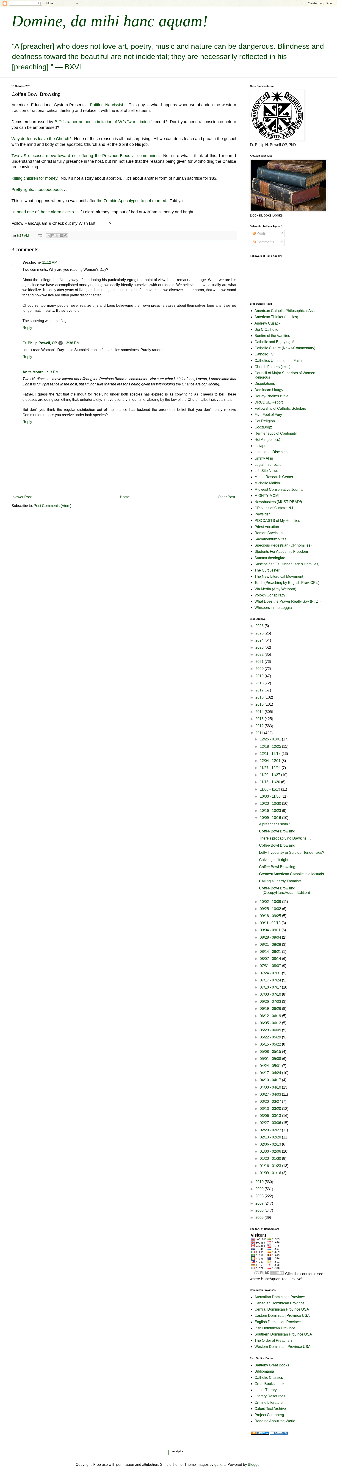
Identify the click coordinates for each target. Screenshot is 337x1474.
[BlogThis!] (52, 235)
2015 (260, 704)
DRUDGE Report (268, 402)
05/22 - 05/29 (271, 1037)
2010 (260, 1182)
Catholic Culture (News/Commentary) (284, 348)
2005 (260, 1217)
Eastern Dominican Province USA (282, 1315)
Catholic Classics (268, 1377)
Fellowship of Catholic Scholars (280, 408)
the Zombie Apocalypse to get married (131, 200)
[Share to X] (57, 235)
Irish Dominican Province (274, 1328)
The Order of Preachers (273, 1340)
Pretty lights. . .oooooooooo (36, 189)
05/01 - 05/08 (271, 1059)
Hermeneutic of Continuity (275, 433)
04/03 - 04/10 (271, 1087)
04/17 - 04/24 (271, 1073)
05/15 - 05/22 (271, 1044)
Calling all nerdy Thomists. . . (282, 881)
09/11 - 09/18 (271, 923)
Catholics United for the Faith (278, 361)
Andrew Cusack (267, 323)
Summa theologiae (269, 558)
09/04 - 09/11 (271, 930)
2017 (260, 690)
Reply (27, 328)
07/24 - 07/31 (271, 973)
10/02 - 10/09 (271, 902)
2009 (260, 1189)
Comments (265, 242)
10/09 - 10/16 (271, 818)
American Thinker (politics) (276, 317)
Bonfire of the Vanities (272, 336)
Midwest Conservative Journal (279, 489)
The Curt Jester (266, 570)
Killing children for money (34, 178)
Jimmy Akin (263, 458)
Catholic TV (264, 354)
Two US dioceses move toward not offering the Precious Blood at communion (85, 155)
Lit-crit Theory (265, 1390)
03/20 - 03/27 (271, 1101)
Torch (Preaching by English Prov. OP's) (286, 583)
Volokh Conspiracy (269, 595)
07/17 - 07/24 (271, 980)
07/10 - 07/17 (271, 987)
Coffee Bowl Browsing (277, 831)
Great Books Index (269, 1384)
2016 (260, 697)
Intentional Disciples (270, 452)
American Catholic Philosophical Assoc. (286, 311)
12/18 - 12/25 (271, 746)
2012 (260, 726)
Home (125, 497)
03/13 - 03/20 (271, 1109)
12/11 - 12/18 (271, 754)
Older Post (226, 497)
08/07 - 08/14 (271, 959)
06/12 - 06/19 (271, 1016)
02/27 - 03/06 (271, 1123)
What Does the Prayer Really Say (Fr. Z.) (287, 601)
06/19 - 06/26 (271, 1009)
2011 (259, 733)
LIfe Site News (266, 471)
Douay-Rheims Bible (271, 396)
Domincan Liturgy (268, 390)
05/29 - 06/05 (271, 1030)
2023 (260, 647)
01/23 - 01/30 (271, 1158)
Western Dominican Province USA (282, 1347)
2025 (260, 633)
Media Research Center (273, 477)
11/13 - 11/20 (270, 782)
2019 (260, 676)
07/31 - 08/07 (271, 966)
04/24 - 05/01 (271, 1066)
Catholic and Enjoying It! (274, 342)
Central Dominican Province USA (281, 1309)
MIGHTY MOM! (266, 496)
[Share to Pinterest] (66, 235)
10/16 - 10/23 (271, 811)
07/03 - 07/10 (271, 994)
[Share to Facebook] (61, 235)
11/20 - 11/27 (270, 775)
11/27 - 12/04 (271, 768)
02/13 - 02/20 (271, 1137)
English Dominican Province (277, 1322)
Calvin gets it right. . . (276, 860)
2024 (260, 640)
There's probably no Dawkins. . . (285, 838)
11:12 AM (49, 262)
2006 (260, 1210)
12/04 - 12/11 (271, 761)
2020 (260, 669)
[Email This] (48, 235)
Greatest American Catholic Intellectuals (291, 874)
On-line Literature (268, 1402)
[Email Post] (39, 235)
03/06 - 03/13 (271, 1116)
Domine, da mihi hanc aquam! (109, 21)
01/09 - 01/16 (271, 1173)
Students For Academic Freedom (281, 551)
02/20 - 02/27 (271, 1130)
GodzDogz (263, 427)
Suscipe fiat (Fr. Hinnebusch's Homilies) (286, 564)
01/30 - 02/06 (271, 1151)
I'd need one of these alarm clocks (42, 212)
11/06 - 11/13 (270, 789)
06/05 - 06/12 (271, 1023)
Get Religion (264, 421)
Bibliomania (264, 1371)
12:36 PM (72, 343)
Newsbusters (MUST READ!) (278, 502)
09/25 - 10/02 (271, 909)
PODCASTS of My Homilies (277, 521)
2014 (260, 712)
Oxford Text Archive (270, 1409)
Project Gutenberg (269, 1415)
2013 (260, 719)
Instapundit (263, 446)
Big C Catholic (266, 329)
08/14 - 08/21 (271, 952)
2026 (260, 626)
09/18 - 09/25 (271, 916)
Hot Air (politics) (267, 440)
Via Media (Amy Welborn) (275, 589)
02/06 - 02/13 (271, 1144)
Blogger (254, 1464)
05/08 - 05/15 (271, 1052)
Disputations (264, 383)
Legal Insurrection (269, 464)
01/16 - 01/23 (271, 1166)
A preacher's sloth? (274, 824)
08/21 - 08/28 (271, 944)
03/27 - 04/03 (271, 1094)
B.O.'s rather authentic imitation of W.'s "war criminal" (103, 121)
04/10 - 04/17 (271, 1080)
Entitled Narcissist (106, 105)
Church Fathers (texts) (272, 367)
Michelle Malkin (267, 483)
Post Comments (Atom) (52, 506)
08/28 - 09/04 (271, 937)
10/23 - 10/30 (271, 803)
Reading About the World (274, 1421)
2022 (260, 654)
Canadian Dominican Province (279, 1303)
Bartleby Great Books (271, 1365)
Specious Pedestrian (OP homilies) (283, 545)
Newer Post (22, 497)
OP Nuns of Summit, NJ (273, 508)
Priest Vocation (266, 527)
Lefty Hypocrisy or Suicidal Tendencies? (291, 852)
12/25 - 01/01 (271, 739)
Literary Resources (269, 1396)
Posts (261, 233)
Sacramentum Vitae (270, 539)
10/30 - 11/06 (271, 796)
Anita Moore (33, 372)
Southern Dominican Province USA (283, 1334)
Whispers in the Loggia (273, 608)
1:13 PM (51, 372)
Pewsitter (262, 514)
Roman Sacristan (268, 533)
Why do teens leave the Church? (41, 138)
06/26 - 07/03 (271, 1001)
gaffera (220, 1464)
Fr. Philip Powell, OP (39, 343)
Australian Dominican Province (279, 1297)
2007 (260, 1203)
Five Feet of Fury (268, 415)
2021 (260, 662)
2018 (260, 683)
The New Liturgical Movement (278, 576)
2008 (260, 1196)
